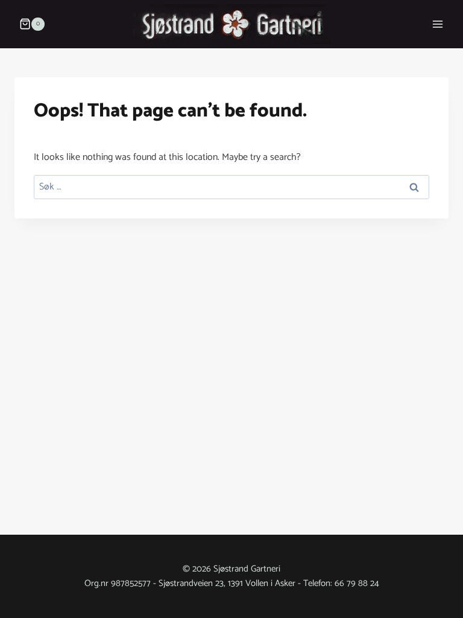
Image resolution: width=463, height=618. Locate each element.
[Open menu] (437, 23)
